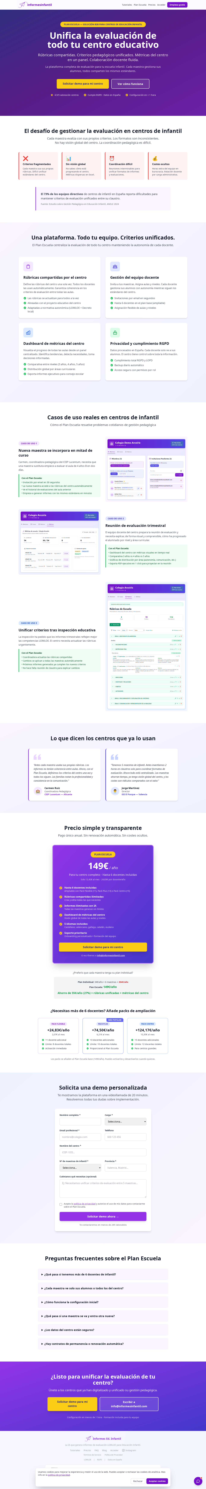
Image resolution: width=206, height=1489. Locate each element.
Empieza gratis (177, 4)
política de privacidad (85, 1203)
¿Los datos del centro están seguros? (69, 1330)
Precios (151, 4)
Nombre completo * (70, 1115)
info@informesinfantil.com (111, 955)
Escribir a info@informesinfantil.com (129, 1404)
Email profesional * (69, 1130)
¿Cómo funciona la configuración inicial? (71, 1302)
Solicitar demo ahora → (103, 1216)
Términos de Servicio (92, 1455)
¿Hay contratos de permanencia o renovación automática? (84, 1344)
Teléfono (109, 1130)
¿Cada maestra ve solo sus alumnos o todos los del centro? (84, 1288)
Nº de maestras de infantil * (74, 1161)
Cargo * (109, 1115)
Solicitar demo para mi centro (83, 83)
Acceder (161, 4)
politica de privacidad (59, 1474)
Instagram (130, 1450)
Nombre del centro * (70, 1145)
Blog (104, 1450)
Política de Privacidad (113, 1455)
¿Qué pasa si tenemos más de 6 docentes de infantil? (80, 1274)
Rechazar (138, 1481)
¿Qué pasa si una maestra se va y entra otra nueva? (79, 1316)
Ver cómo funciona (130, 84)
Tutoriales (127, 4)
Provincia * (110, 1161)
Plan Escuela (140, 4)
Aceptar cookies (157, 1481)
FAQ (97, 1450)
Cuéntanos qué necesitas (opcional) (78, 1176)
